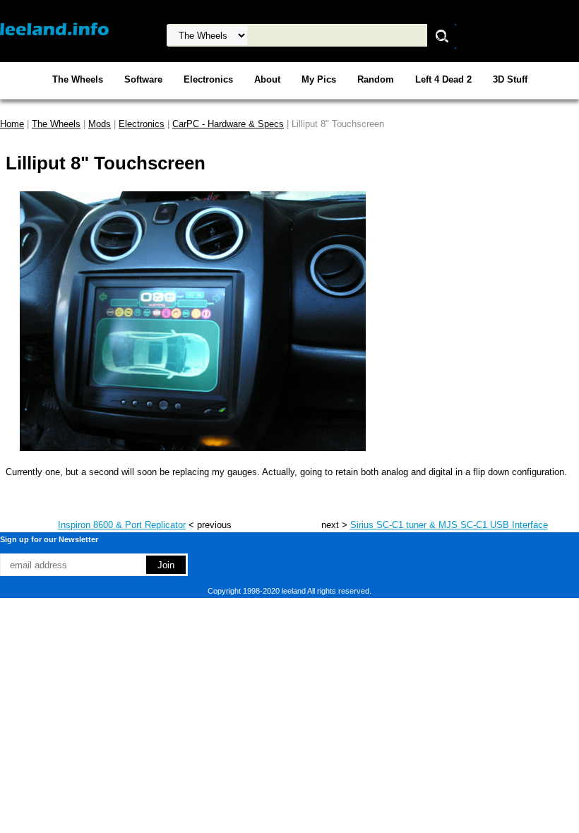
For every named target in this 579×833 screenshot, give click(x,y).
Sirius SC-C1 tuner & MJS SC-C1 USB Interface (449, 525)
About (267, 79)
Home (12, 124)
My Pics (319, 79)
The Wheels (77, 79)
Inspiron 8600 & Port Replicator (122, 525)
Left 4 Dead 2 (443, 79)
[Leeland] (54, 28)
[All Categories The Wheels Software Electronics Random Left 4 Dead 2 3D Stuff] (297, 35)
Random (375, 79)
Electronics (208, 79)
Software (143, 79)
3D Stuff (510, 79)
